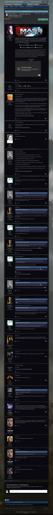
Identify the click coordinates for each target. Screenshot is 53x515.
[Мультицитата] (15, 80)
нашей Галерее (26, 42)
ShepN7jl (10, 358)
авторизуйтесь (37, 486)
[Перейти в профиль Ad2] (10, 138)
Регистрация (45, 1)
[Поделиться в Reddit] (5, 500)
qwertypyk (10, 367)
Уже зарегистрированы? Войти (35, 1)
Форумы (6, 6)
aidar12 (10, 86)
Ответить (43, 19)
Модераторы (22, 6)
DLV (10, 124)
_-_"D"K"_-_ (10, 381)
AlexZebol (10, 215)
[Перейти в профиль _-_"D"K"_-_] (10, 377)
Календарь (11, 6)
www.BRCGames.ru (17, 4)
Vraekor (10, 410)
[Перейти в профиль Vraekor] (10, 406)
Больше (36, 4)
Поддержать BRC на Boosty (26, 11)
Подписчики (43, 13)
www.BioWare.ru (8, 4)
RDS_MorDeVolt (10, 101)
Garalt (10, 442)
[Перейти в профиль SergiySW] (6, 14)
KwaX (10, 428)
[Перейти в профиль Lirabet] (10, 390)
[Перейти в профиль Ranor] (10, 180)
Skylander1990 (10, 345)
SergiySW (10, 35)
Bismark (10, 161)
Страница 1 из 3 (17, 22)
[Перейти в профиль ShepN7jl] (10, 354)
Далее (11, 22)
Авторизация (38, 13)
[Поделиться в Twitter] (7, 500)
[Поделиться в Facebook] (8, 500)
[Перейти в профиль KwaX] (10, 422)
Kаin (10, 475)
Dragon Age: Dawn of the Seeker (36, 40)
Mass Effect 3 (43, 39)
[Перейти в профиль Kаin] (10, 470)
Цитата (18, 80)
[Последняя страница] (13, 22)
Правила (16, 6)
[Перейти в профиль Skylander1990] (10, 339)
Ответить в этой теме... (15, 491)
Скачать (31, 60)
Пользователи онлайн (29, 6)
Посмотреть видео (31, 59)
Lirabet (10, 393)
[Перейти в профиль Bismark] (10, 155)
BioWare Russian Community (14, 2)
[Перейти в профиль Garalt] (10, 439)
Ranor (10, 184)
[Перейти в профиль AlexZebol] (10, 210)
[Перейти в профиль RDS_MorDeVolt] (10, 97)
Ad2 (10, 144)
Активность (30, 4)
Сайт (24, 4)
